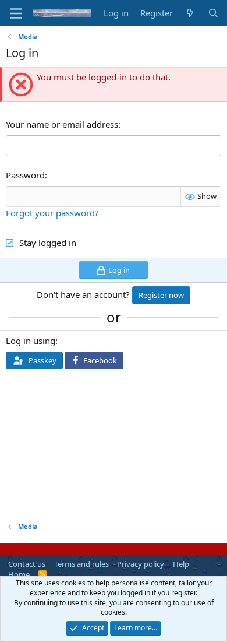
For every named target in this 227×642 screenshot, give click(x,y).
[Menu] (16, 13)
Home (19, 574)
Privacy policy (140, 564)
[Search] (213, 13)
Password (25, 175)
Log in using (30, 340)
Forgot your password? (52, 213)
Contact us (26, 564)
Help (181, 564)
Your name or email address (62, 124)
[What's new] (190, 13)
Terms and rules (81, 564)
